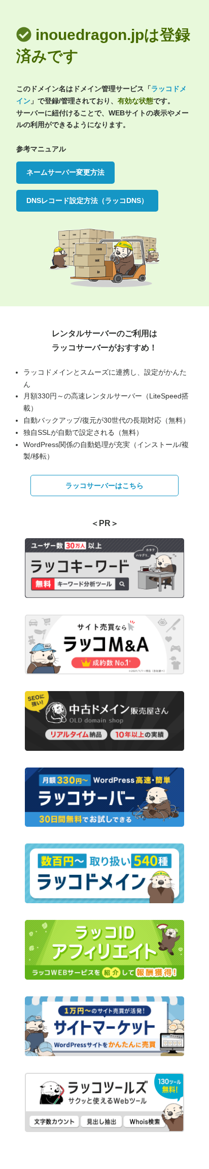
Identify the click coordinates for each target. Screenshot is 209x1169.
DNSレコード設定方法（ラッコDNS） (87, 200)
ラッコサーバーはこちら (104, 485)
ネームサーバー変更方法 (65, 172)
